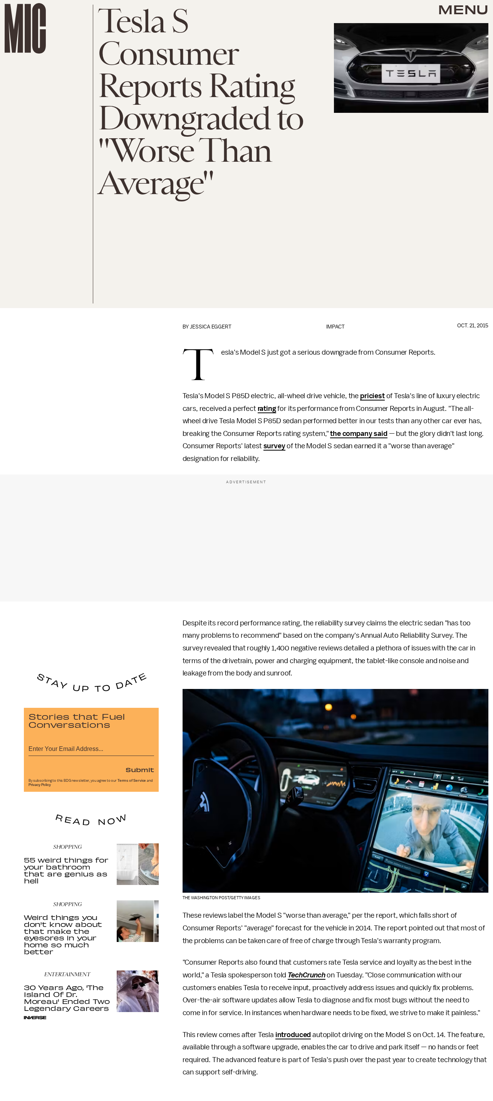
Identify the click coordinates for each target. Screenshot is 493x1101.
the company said (358, 433)
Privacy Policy (40, 785)
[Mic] (25, 28)
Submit (140, 769)
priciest (372, 396)
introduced (293, 1035)
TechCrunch (306, 975)
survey (274, 446)
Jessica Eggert (210, 327)
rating (267, 408)
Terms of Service (131, 781)
